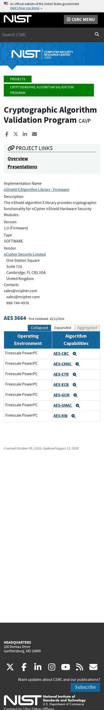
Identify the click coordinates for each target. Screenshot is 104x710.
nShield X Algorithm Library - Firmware (36, 189)
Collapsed (39, 327)
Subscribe (85, 687)
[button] (74, 354)
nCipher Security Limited (25, 254)
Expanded (62, 327)
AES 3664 (15, 318)
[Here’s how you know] (52, 6)
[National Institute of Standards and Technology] (45, 700)
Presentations (22, 167)
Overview (18, 158)
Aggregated (87, 327)
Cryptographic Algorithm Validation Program (42, 90)
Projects (17, 79)
